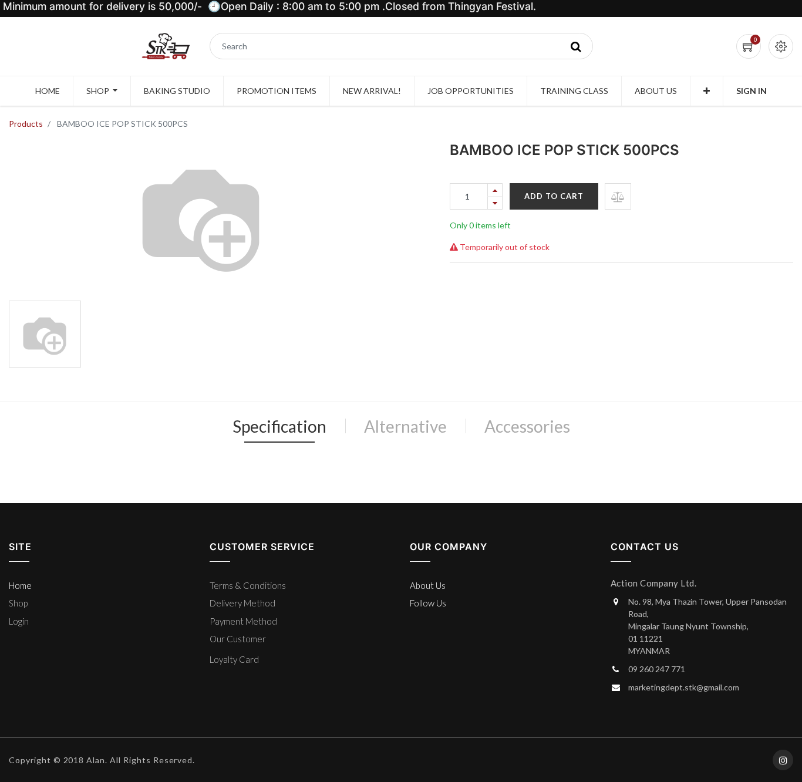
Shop (18, 603)
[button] (706, 91)
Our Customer (238, 638)
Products (26, 124)
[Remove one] (495, 203)
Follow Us (428, 603)
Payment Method (243, 621)
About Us (428, 585)
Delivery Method (242, 603)
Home (20, 585)
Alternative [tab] (405, 426)
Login (19, 621)
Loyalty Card (234, 659)
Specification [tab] (279, 426)
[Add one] (495, 190)
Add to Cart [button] (554, 196)
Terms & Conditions (248, 585)
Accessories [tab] (527, 426)
